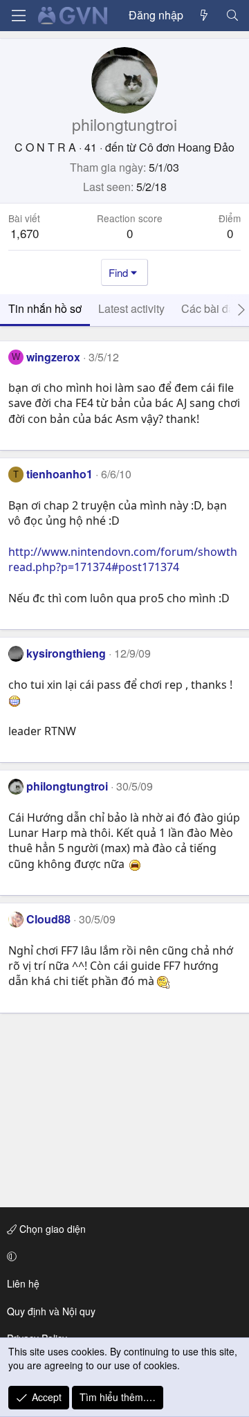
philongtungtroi (67, 786)
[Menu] (19, 15)
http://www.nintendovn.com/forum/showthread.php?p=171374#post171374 (122, 559)
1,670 (24, 233)
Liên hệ (23, 1283)
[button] (122, 1256)
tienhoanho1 (59, 474)
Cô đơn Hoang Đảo (186, 147)
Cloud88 (48, 919)
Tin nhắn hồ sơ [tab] (45, 308)
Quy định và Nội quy (51, 1311)
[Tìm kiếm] (232, 15)
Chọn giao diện (51, 1229)
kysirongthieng (66, 653)
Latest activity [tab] (131, 308)
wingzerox (53, 357)
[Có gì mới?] (204, 15)
